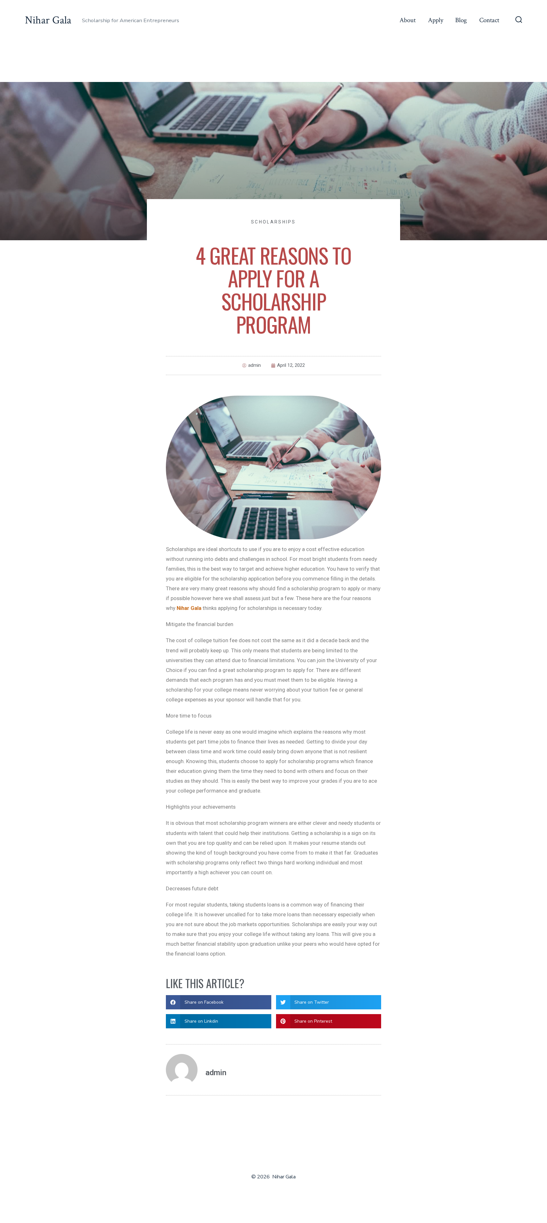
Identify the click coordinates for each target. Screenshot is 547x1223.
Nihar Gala (189, 608)
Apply (435, 20)
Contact (489, 20)
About (407, 20)
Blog (461, 20)
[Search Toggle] (519, 20)
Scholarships (273, 221)
